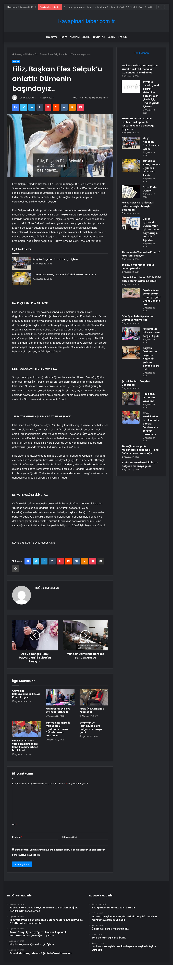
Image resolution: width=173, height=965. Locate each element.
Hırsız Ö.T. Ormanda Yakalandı (92, 710)
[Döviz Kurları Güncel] (131, 191)
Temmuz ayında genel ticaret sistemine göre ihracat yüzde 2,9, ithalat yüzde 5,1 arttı (108, 7)
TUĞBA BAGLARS (27, 97)
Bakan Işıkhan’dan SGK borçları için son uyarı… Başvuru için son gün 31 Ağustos (152, 229)
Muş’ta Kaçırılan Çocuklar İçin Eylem (55, 259)
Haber (63, 37)
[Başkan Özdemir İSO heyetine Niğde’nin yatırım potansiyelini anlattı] (131, 352)
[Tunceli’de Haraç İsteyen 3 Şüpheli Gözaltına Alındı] (21, 278)
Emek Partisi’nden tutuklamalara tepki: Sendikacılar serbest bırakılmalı (25, 745)
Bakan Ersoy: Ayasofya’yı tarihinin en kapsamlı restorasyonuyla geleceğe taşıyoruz (138, 124)
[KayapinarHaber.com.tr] (86, 21)
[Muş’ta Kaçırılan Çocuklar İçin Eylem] (21, 263)
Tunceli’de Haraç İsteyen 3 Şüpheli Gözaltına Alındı (64, 274)
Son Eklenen (141, 53)
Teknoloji (99, 37)
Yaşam (111, 37)
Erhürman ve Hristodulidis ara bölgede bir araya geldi (91, 727)
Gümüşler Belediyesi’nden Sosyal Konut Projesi (26, 694)
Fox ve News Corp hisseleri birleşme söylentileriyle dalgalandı (138, 206)
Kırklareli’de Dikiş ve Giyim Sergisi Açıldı (58, 710)
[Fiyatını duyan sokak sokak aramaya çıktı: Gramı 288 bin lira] (131, 293)
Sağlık (86, 37)
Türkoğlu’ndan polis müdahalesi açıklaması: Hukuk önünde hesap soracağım (58, 729)
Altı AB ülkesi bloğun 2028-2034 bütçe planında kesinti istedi (141, 279)
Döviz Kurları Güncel (150, 188)
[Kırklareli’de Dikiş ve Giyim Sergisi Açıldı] (60, 697)
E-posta (17, 837)
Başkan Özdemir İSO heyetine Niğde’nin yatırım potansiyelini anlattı (151, 358)
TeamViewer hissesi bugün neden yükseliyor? (138, 266)
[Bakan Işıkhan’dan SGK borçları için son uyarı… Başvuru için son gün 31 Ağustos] (131, 223)
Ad (14, 824)
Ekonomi (75, 37)
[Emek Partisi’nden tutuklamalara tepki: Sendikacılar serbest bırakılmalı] (26, 729)
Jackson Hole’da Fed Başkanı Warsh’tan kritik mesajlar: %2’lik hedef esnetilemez (140, 69)
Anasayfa (51, 37)
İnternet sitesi (69, 837)
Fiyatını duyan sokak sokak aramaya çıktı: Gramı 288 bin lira (152, 297)
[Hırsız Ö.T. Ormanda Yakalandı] (94, 697)
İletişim (122, 37)
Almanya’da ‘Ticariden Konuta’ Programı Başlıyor (141, 253)
